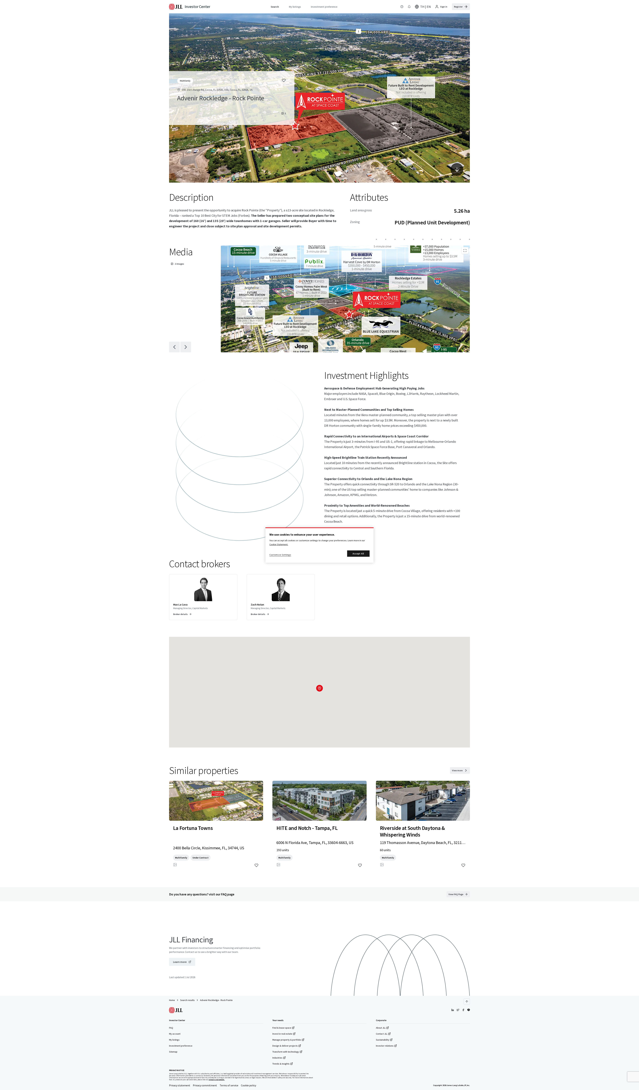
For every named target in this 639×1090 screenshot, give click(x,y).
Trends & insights (281, 1063)
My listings (174, 1039)
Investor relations (385, 1045)
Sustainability (382, 1039)
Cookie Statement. (278, 544)
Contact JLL (381, 1033)
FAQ (171, 1027)
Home (172, 1000)
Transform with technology (285, 1051)
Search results (187, 1000)
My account (174, 1033)
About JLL (381, 1027)
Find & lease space (281, 1027)
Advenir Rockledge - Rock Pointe (216, 1000)
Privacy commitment (205, 1085)
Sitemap (173, 1051)
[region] (319, 545)
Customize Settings (280, 554)
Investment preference (180, 1045)
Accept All (358, 553)
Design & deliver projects (285, 1045)
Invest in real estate (282, 1033)
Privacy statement (179, 1085)
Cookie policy (248, 1085)
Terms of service (229, 1085)
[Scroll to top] (467, 1001)
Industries (277, 1057)
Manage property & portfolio (286, 1039)
